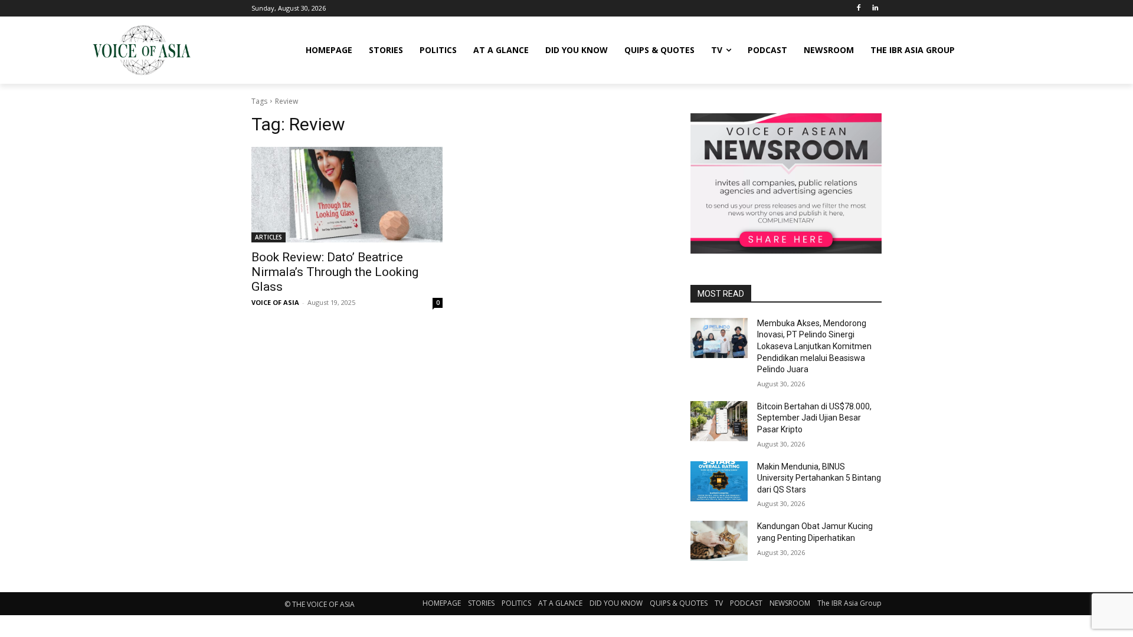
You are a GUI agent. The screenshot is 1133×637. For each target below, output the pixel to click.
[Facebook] (858, 8)
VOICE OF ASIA (275, 302)
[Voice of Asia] (141, 50)
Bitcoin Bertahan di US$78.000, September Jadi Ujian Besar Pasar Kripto (814, 418)
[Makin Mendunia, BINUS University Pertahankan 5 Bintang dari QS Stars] (719, 481)
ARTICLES (268, 237)
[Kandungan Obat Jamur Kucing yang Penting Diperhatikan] (719, 541)
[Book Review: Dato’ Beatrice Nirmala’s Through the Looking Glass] (347, 194)
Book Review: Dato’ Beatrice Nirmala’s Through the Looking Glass (334, 272)
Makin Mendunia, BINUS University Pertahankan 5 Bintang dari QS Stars (819, 478)
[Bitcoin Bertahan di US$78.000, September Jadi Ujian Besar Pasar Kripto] (719, 421)
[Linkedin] (875, 8)
